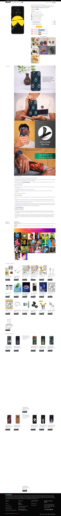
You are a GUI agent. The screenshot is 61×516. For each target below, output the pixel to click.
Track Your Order (33, 503)
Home (32, 4)
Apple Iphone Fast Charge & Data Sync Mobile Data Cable (17, 311)
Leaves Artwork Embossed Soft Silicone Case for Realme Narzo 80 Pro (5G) (34, 347)
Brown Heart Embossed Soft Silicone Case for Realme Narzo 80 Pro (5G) (17, 426)
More (18, 2)
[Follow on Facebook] (45, 509)
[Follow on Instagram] (46, 509)
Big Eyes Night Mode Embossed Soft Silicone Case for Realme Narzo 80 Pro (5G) (9, 347)
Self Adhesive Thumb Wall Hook (25, 276)
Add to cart (39, 26)
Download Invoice (34, 505)
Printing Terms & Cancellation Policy (10, 510)
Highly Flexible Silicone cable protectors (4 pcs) (25, 310)
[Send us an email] (49, 509)
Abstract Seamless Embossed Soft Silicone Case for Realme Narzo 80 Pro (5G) (51, 347)
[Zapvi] (8, 2)
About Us (6, 503)
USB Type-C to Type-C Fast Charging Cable (8, 327)
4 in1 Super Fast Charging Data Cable (42, 310)
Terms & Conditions (8, 506)
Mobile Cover (14, 2)
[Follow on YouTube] (52, 509)
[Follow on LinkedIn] (51, 509)
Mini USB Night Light (50, 293)
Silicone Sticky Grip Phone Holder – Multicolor (34, 293)
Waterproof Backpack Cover (8, 293)
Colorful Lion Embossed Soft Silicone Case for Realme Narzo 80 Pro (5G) (17, 347)
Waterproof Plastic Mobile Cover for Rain (17, 293)
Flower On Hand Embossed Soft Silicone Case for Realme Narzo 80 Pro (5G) (43, 426)
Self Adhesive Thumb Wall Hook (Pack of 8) (34, 276)
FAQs (55, 0)
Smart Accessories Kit (42, 276)
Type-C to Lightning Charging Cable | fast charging (17, 277)
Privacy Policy (7, 505)
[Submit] (50, 2)
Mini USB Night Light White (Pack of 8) (9, 310)
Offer (20, 2)
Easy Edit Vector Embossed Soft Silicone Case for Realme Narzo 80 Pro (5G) (51, 426)
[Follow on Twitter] (48, 509)
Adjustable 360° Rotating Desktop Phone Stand (42, 293)
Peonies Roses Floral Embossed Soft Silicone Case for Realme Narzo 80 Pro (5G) (26, 408)
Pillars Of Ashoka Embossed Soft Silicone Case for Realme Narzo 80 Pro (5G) (42, 347)
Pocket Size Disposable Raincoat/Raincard (8, 276)
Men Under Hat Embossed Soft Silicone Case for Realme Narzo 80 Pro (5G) (34, 426)
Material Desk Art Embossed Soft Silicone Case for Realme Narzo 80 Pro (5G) (9, 426)
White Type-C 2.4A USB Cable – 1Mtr (51, 276)
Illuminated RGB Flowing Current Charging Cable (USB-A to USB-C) (25, 294)
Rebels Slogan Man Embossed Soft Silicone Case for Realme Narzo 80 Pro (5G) (26, 487)
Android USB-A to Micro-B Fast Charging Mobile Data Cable (51, 311)
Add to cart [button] (7, 350)
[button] (53, 2)
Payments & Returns (8, 508)
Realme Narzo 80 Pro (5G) (42, 4)
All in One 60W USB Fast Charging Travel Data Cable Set (34, 311)
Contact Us (52, 0)
